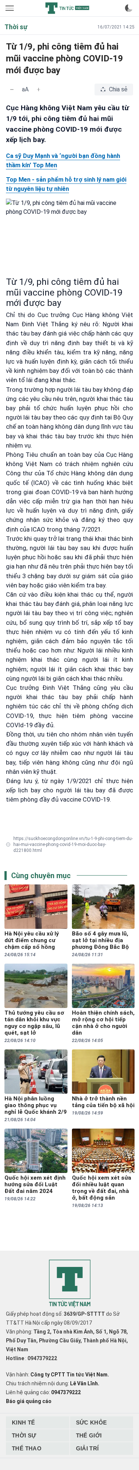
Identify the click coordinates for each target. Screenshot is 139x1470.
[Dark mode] (129, 8)
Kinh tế (23, 1422)
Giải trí (87, 1448)
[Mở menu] (10, 8)
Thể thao (27, 1448)
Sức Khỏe (91, 1422)
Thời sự (24, 1435)
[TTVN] (69, 1283)
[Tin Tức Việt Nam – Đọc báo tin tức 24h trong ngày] (67, 8)
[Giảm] (12, 89)
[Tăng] (38, 89)
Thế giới (89, 1435)
